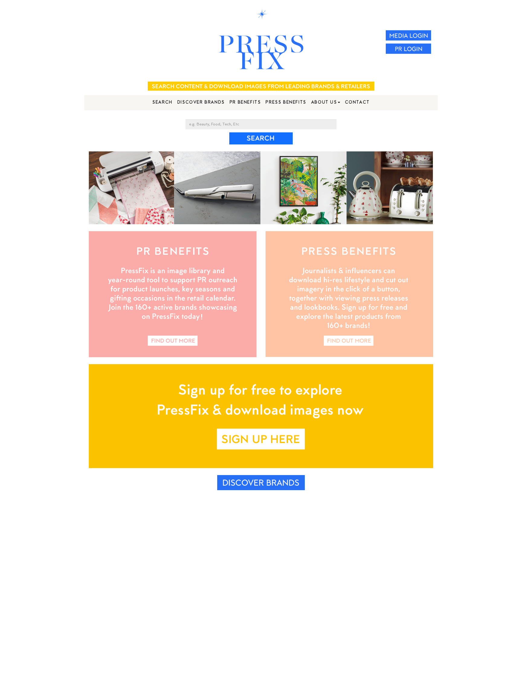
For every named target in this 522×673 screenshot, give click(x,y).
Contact (357, 102)
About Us (324, 102)
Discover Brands (201, 102)
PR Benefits (245, 102)
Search (162, 102)
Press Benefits (286, 102)
